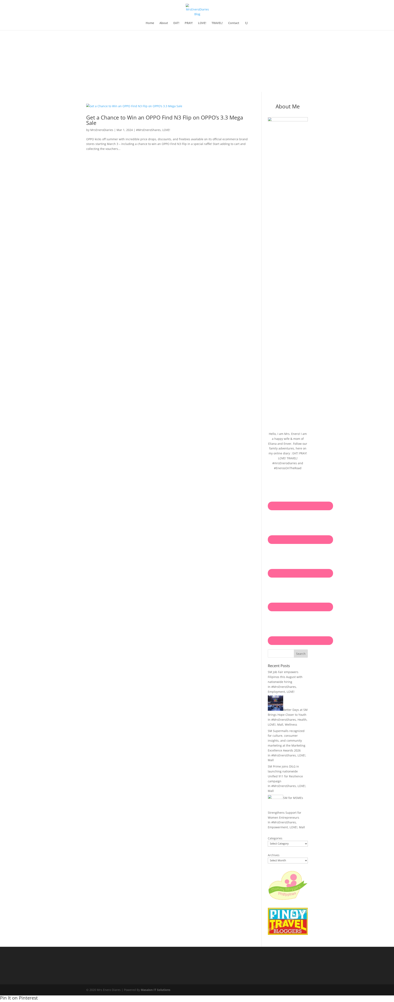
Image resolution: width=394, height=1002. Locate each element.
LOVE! (202, 23)
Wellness (291, 724)
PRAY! (189, 23)
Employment (276, 692)
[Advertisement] (197, 61)
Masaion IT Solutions (155, 990)
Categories (275, 838)
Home (150, 23)
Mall (280, 724)
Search (301, 654)
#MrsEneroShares (148, 130)
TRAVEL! (217, 23)
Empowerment (278, 827)
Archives (273, 855)
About (163, 23)
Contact (233, 23)
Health (302, 720)
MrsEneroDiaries (101, 130)
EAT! (176, 23)
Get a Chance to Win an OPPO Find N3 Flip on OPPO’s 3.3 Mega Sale (164, 120)
